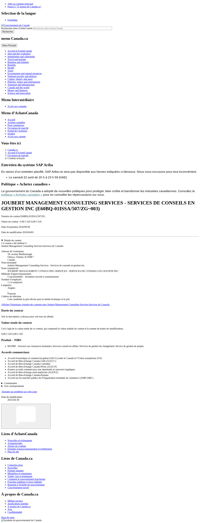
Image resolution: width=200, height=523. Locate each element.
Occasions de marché (18, 128)
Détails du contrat (12, 240)
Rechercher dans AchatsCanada (16, 28)
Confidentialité (15, 512)
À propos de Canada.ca (19, 506)
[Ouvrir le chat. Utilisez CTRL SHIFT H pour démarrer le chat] (26, 416)
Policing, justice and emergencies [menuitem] (24, 82)
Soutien (11, 133)
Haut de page (7, 517)
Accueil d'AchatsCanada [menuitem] (20, 51)
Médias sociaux (15, 501)
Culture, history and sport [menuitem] (20, 79)
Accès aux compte (17, 136)
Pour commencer (16, 125)
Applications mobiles (18, 503)
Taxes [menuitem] (10, 70)
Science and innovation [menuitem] (19, 93)
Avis (10, 509)
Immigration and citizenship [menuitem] (21, 56)
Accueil (11, 119)
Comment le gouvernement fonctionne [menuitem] (26, 479)
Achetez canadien (16, 122)
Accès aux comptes (17, 106)
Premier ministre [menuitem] (16, 470)
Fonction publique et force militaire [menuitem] (25, 482)
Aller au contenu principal (20, 4)
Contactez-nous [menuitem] (15, 465)
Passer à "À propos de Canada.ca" (24, 6)
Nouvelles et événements (20, 440)
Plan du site (13, 451)
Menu (9, 45)
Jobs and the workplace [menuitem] (19, 53)
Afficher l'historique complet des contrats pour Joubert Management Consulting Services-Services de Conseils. (55, 304)
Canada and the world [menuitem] (18, 87)
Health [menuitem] (11, 67)
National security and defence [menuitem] (22, 76)
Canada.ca (13, 149)
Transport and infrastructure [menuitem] (21, 84)
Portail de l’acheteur (17, 131)
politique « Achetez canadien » (21, 194)
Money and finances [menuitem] (18, 90)
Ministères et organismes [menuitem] (20, 473)
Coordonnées (10, 383)
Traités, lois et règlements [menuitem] (20, 476)
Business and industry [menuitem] (18, 62)
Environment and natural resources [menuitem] (25, 73)
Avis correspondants (14, 386)
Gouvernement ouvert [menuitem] (18, 487)
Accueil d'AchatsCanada (20, 152)
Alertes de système (17, 446)
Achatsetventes (15, 443)
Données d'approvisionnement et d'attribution (30, 449)
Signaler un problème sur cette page (19, 391)
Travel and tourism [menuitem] (17, 59)
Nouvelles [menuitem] (13, 468)
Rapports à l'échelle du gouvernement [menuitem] (26, 484)
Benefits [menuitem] (12, 65)
